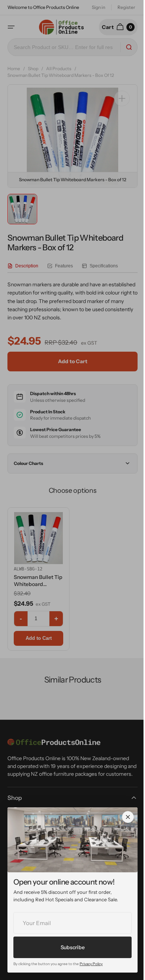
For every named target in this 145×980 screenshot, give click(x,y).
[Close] (128, 817)
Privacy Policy (91, 963)
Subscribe (72, 947)
